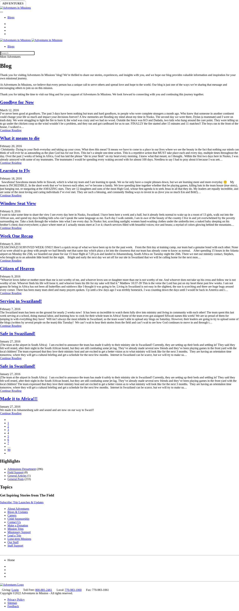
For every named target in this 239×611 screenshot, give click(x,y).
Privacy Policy (16, 599)
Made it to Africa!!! (19, 398)
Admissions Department (21, 469)
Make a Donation (17, 525)
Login (15, 589)
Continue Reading (10, 130)
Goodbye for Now (17, 102)
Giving (128, 3)
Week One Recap (16, 236)
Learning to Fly (15, 170)
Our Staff (12, 542)
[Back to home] (15, 7)
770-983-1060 (73, 589)
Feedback (13, 606)
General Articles (17, 475)
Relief (112, 3)
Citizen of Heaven (17, 268)
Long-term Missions (19, 538)
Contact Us (14, 522)
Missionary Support (19, 532)
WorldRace (39, 3)
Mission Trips (15, 528)
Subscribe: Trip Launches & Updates (22, 502)
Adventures (13, 3)
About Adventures (18, 508)
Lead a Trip (14, 535)
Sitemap (12, 602)
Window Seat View (18, 203)
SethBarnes (65, 3)
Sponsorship (90, 3)
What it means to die (20, 138)
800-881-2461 (43, 589)
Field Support (15, 472)
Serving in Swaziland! (21, 301)
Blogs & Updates (17, 512)
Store (145, 3)
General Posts (15, 479)
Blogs (10, 17)
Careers (11, 515)
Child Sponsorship (18, 518)
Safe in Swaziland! (17, 333)
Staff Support (15, 545)
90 (8, 449)
